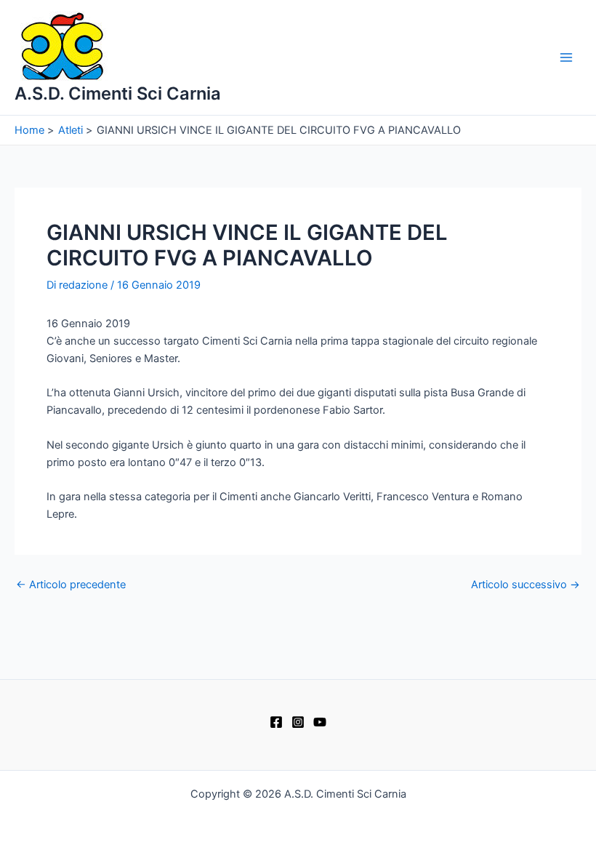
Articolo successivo (525, 585)
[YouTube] (319, 722)
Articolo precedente (71, 585)
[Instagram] (298, 722)
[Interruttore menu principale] (566, 57)
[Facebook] (276, 722)
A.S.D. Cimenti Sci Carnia (118, 93)
